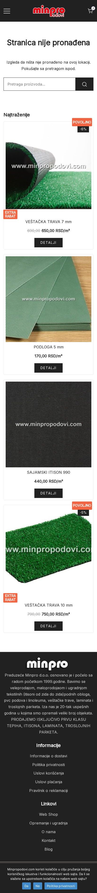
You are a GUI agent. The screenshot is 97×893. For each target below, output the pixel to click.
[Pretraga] (84, 84)
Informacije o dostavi (48, 756)
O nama (49, 831)
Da (26, 886)
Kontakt (48, 840)
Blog (48, 849)
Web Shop (48, 814)
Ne (38, 886)
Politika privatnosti (48, 764)
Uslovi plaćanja (48, 781)
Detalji (48, 243)
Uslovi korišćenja (48, 773)
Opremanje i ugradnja (48, 823)
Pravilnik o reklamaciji (48, 790)
